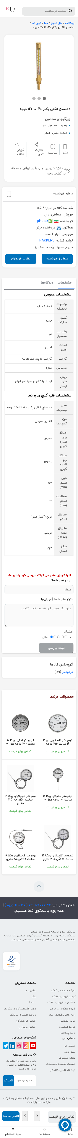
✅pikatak (45, 221)
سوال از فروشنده (57, 259)
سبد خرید (69, 1052)
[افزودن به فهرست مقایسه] (52, 146)
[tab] (64, 282)
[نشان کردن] (9, 194)
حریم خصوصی (67, 1021)
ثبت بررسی (56, 648)
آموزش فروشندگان (26, 1021)
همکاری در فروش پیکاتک (61, 1002)
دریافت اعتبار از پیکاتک (23, 1015)
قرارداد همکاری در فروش (62, 1009)
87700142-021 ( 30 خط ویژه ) (27, 905)
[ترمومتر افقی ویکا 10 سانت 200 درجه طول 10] (20, 723)
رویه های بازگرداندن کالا (62, 1015)
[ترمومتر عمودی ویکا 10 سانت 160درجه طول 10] (57, 778)
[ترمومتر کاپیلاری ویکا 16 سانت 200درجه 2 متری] (57, 838)
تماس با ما (30, 990)
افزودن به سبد (11, 1116)
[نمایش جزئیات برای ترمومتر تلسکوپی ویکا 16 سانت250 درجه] (57, 723)
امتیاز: (68, 631)
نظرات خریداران (20, 259)
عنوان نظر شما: (62, 580)
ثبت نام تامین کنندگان (62, 1070)
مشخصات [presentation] (65, 282)
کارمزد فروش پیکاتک (63, 996)
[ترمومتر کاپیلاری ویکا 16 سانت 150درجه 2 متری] (20, 778)
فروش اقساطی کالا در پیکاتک (20, 1009)
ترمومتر (67, 672)
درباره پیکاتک (67, 1033)
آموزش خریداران (27, 1027)
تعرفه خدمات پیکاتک (63, 990)
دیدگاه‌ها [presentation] (47, 282)
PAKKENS (47, 240)
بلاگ (33, 996)
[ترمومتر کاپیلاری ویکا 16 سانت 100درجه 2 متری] (20, 838)
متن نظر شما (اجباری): (57, 599)
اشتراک (8, 1081)
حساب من (69, 1046)
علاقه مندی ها (67, 1058)
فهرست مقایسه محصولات (60, 1064)
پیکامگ (32, 1002)
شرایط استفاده (67, 1027)
